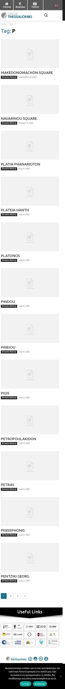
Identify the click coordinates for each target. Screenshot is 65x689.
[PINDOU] (30, 282)
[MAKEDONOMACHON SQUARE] (30, 53)
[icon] (30, 661)
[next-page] (25, 596)
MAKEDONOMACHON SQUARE (27, 72)
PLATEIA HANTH (15, 210)
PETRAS (7, 485)
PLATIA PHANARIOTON (20, 164)
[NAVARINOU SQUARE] (30, 99)
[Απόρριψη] (60, 676)
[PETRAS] (30, 465)
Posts (3, 24)
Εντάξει (25, 684)
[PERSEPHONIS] (30, 511)
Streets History (9, 77)
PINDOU (8, 301)
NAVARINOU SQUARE (19, 118)
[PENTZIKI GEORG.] (30, 557)
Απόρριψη (40, 684)
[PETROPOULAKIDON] (30, 420)
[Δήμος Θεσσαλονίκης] (6, 15)
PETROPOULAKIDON (18, 439)
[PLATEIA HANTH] (30, 191)
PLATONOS (10, 256)
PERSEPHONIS (13, 530)
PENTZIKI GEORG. (15, 576)
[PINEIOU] (30, 328)
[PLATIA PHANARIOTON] (30, 145)
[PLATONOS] (30, 236)
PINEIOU (8, 347)
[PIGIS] (30, 374)
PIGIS (5, 393)
